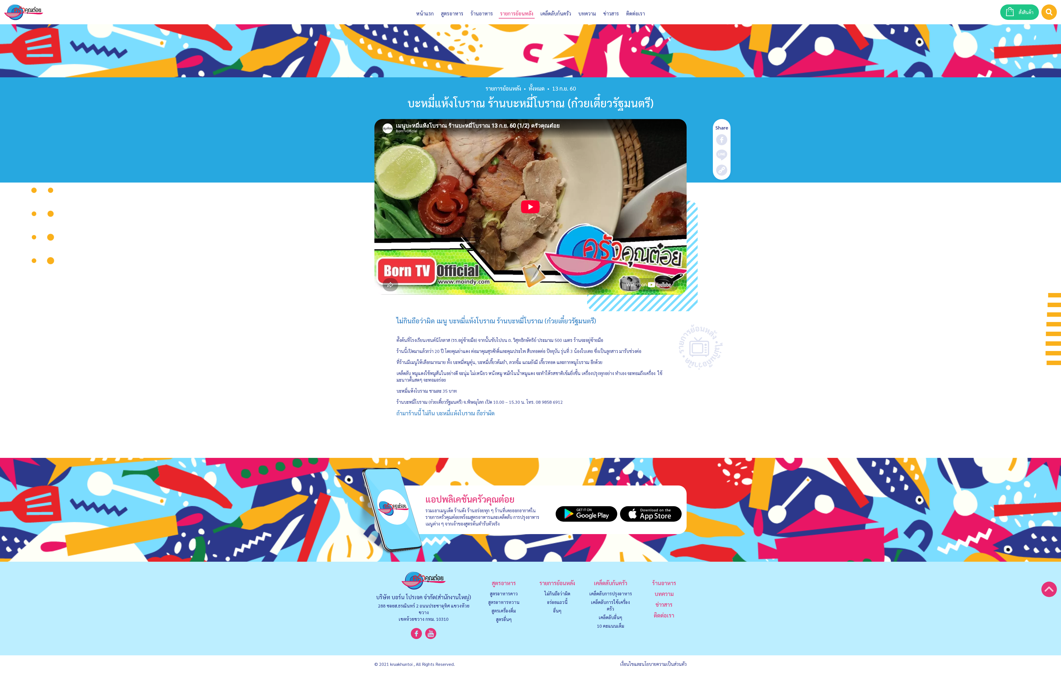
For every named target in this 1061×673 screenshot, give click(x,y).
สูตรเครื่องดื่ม (504, 611)
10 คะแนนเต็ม (610, 626)
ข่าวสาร (611, 13)
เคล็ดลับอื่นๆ (610, 617)
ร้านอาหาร (482, 13)
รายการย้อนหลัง (503, 88)
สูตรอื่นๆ (504, 619)
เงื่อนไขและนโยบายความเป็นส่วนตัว (653, 664)
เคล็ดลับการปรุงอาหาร (610, 594)
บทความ (587, 13)
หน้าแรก (425, 13)
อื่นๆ (557, 611)
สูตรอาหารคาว (504, 594)
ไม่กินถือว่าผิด (557, 594)
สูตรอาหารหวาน (503, 602)
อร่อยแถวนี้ (557, 602)
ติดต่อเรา (664, 615)
